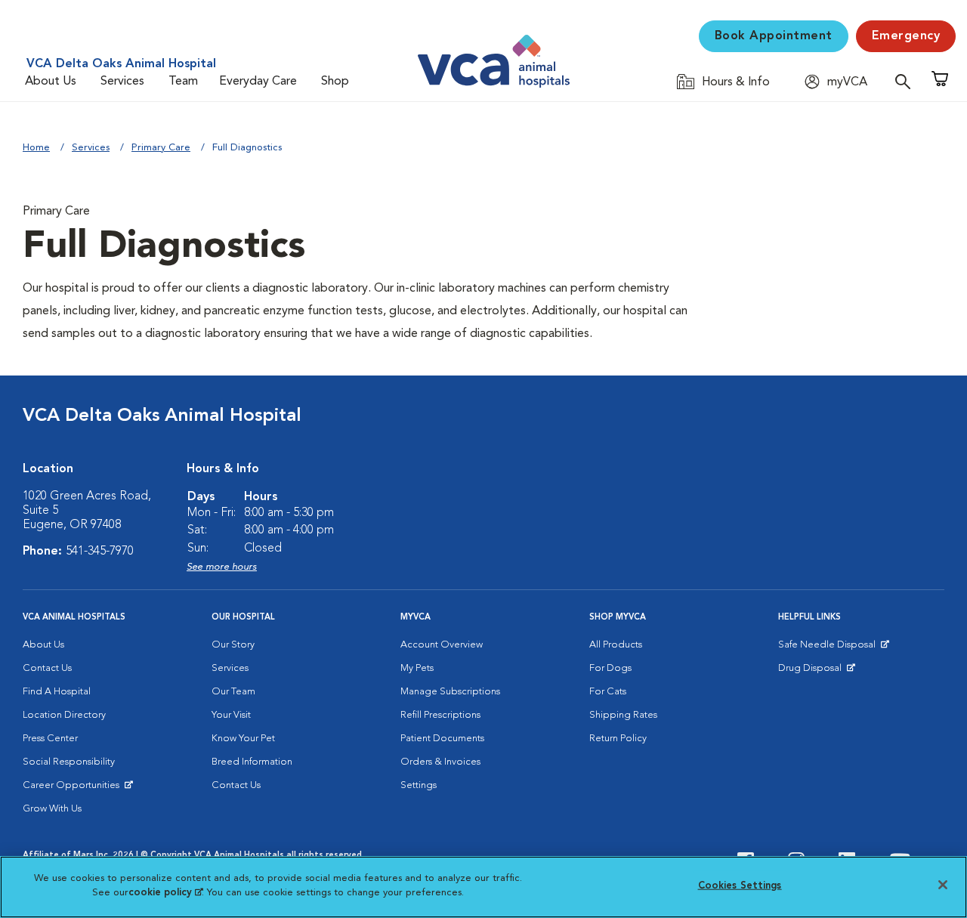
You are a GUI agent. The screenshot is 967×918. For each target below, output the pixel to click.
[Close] (942, 884)
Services (122, 82)
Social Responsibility (69, 762)
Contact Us (47, 668)
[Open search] (906, 81)
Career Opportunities (74, 788)
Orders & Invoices (440, 762)
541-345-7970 (100, 552)
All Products (615, 645)
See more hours (222, 567)
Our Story (233, 645)
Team (183, 82)
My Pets (417, 668)
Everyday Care (258, 82)
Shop (335, 82)
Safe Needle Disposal (829, 648)
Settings (418, 785)
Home (36, 148)
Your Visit (231, 715)
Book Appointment (774, 36)
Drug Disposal (816, 671)
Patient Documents (442, 738)
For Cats (607, 692)
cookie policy (165, 893)
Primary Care (160, 148)
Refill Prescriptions (440, 715)
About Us (50, 82)
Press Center (50, 738)
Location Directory (64, 715)
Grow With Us (52, 809)
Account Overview (441, 645)
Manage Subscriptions (450, 692)
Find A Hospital (57, 692)
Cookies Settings (740, 886)
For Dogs (610, 668)
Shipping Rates (623, 715)
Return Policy (618, 738)
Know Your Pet (243, 738)
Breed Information (252, 762)
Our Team (233, 692)
